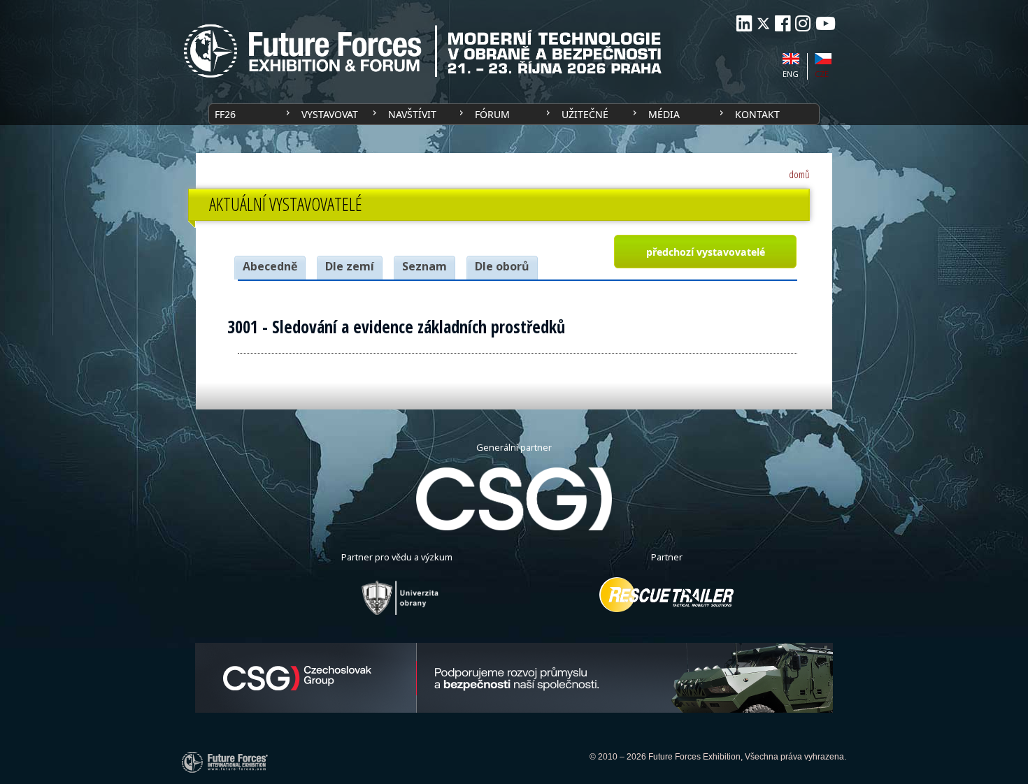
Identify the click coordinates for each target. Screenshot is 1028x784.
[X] (763, 23)
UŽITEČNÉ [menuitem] (585, 114)
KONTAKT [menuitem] (757, 114)
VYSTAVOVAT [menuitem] (329, 114)
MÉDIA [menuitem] (664, 114)
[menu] (514, 114)
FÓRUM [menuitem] (492, 114)
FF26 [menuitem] (225, 114)
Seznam (424, 266)
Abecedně (270, 266)
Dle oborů (502, 266)
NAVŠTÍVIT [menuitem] (412, 114)
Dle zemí (349, 266)
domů (799, 174)
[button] (705, 251)
